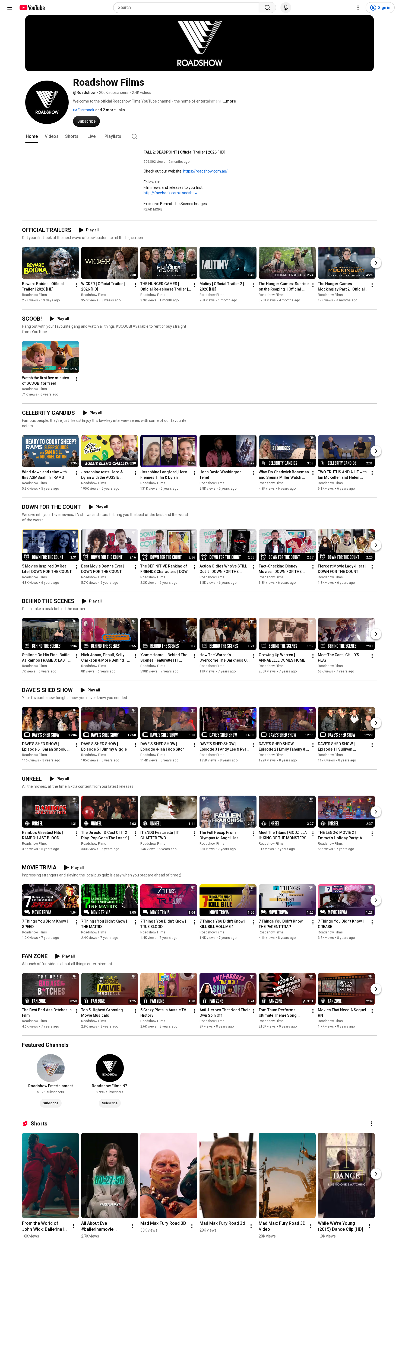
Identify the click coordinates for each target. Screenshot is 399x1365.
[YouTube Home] (32, 7)
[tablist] (199, 136)
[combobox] (188, 7)
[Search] (267, 7)
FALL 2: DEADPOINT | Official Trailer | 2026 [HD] (184, 152)
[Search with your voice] (285, 7)
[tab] (31, 136)
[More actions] (76, 284)
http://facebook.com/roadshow (171, 193)
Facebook (85, 110)
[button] (153, 209)
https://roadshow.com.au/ (205, 171)
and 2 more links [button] (110, 110)
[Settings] (358, 7)
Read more (153, 209)
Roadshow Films (34, 295)
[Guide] (10, 7)
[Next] (375, 262)
